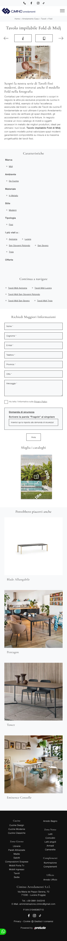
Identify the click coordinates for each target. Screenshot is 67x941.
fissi (11, 224)
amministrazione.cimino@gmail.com (37, 904)
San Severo (43, 245)
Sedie (16, 877)
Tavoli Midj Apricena (17, 288)
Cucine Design (16, 825)
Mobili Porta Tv (16, 865)
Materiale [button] (10, 189)
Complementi (50, 866)
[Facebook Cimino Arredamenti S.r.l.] (31, 3)
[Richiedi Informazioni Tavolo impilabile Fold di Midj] (23, 38)
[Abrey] (59, 38)
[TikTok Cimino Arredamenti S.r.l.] (43, 3)
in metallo (13, 195)
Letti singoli (50, 841)
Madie (17, 853)
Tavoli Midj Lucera (43, 288)
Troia (11, 252)
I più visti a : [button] (12, 232)
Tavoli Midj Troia (45, 300)
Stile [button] (7, 203)
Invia (33, 437)
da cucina (14, 181)
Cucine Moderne (16, 829)
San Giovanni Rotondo (19, 245)
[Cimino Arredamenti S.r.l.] (18, 11)
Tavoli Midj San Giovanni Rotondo (24, 294)
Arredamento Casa (30, 19)
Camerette (50, 849)
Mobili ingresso (16, 869)
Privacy (17, 921)
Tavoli (43, 19)
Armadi (50, 845)
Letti (50, 834)
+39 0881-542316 (35, 900)
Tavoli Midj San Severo (19, 300)
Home (17, 19)
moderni (13, 210)
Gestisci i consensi (43, 921)
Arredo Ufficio (50, 879)
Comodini (50, 838)
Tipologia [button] (10, 218)
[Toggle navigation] (62, 10)
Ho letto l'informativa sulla (28, 401)
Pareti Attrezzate (16, 850)
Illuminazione (50, 862)
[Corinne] (7, 38)
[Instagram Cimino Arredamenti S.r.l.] (38, 3)
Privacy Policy (40, 401)
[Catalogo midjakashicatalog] (41, 476)
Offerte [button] (9, 260)
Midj (11, 166)
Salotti (17, 857)
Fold (50, 19)
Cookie (26, 921)
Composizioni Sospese (16, 861)
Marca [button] (8, 160)
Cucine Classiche (16, 833)
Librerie (16, 846)
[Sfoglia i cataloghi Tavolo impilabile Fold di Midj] (44, 38)
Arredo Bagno (50, 821)
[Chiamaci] (25, 3)
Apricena (13, 239)
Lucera (28, 239)
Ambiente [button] (10, 174)
